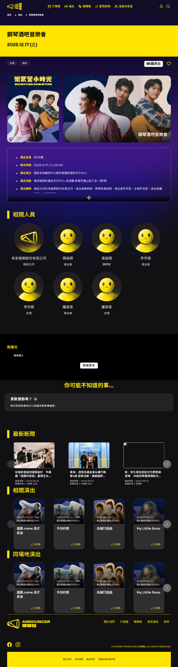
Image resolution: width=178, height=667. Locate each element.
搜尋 (166, 622)
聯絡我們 (91, 659)
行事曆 (124, 622)
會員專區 (152, 622)
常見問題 (79, 659)
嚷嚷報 (138, 622)
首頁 (9, 15)
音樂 (12, 63)
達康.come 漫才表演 (28, 531)
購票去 (155, 64)
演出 (20, 15)
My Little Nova (148, 528)
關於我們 (109, 622)
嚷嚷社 (14, 6)
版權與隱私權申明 (106, 659)
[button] (167, 464)
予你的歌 (63, 528)
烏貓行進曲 (104, 528)
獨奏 (24, 63)
